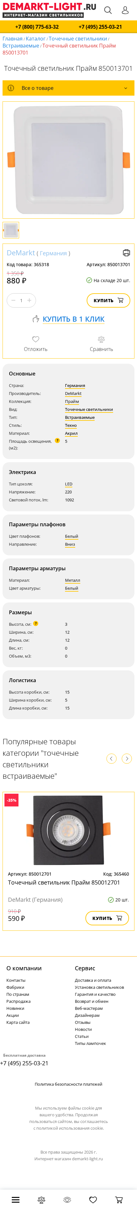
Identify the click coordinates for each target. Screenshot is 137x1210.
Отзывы (82, 1022)
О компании (24, 968)
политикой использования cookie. (70, 1128)
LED (68, 484)
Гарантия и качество (95, 994)
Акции (12, 1015)
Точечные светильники (78, 38)
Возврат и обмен (91, 1001)
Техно (71, 425)
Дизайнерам (87, 1015)
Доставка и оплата (93, 980)
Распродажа (18, 1001)
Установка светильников (99, 987)
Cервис (85, 968)
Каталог (36, 38)
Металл (72, 580)
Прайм (72, 401)
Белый (71, 536)
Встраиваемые (21, 45)
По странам (17, 994)
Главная (13, 38)
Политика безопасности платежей (68, 1084)
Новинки (15, 1008)
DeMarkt (21, 252)
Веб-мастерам (89, 1008)
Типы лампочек (90, 1043)
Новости (83, 1029)
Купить (104, 300)
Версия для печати (126, 253)
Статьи (82, 1036)
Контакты (15, 980)
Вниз (70, 544)
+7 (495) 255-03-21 (100, 27)
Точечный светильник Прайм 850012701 (64, 882)
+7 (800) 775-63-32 (37, 27)
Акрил (71, 433)
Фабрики (15, 987)
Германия (53, 253)
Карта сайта (18, 1022)
